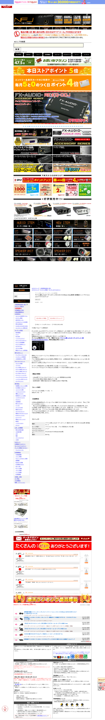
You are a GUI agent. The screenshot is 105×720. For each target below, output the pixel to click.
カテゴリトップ (35, 288)
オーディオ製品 (44, 289)
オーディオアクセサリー (55, 289)
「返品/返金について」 (42, 715)
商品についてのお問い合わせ (43, 324)
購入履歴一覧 (18, 684)
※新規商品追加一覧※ (45, 288)
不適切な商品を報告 (58, 324)
